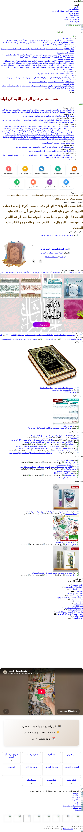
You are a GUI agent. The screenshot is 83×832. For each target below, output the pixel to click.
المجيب (57, 440)
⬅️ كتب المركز (77, 793)
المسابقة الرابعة (35, 82)
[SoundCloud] (71, 25)
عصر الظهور (56, 57)
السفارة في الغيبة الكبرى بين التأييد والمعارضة (56, 388)
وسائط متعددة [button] (69, 114)
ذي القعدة (55, 88)
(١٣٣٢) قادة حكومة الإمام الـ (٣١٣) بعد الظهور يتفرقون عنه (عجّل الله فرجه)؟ (45, 448)
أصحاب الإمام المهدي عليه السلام (44, 55)
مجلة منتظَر (69, 73)
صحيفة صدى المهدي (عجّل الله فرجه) (65, 11)
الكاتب (74, 465)
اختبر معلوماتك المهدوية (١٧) (27, 135)
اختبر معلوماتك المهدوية (65, 59)
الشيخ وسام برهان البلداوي (61, 390)
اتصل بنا (71, 90)
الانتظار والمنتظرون (66, 55)
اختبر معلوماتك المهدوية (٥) (56, 63)
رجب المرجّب (23, 86)
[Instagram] (76, 25)
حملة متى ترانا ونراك (71, 19)
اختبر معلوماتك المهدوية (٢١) (13, 137)
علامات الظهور (9, 55)
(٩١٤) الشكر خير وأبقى (64, 460)
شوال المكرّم (64, 88)
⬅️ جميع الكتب (77, 797)
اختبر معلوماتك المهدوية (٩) (49, 65)
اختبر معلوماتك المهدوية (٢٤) (23, 139)
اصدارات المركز (47, 77)
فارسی (76, 7)
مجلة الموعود (74, 9)
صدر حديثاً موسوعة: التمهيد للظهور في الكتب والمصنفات (52, 573)
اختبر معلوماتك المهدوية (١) (64, 61)
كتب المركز (68, 40)
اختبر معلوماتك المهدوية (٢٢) (64, 139)
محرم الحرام (69, 86)
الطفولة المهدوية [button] (68, 141)
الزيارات (62, 49)
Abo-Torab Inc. (68, 829)
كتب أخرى (56, 40)
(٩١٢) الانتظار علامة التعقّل (63, 473)
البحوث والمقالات (43, 40)
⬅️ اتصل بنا (79, 810)
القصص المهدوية (57, 73)
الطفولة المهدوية (68, 71)
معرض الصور (19, 49)
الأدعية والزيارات (27, 42)
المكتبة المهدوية (68, 38)
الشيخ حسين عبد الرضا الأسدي (52, 253)
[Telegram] (80, 25)
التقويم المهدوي (68, 84)
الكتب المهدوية (78, 585)
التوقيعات (15, 42)
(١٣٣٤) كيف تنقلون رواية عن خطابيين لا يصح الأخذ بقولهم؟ (52, 436)
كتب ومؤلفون (78, 616)
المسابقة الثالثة (46, 82)
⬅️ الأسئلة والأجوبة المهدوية (73, 806)
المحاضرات (50, 49)
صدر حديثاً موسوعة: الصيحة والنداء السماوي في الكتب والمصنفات (48, 512)
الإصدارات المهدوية (32, 77)
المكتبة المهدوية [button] (68, 108)
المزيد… (55, 69)
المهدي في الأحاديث (20, 110)
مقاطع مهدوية (28, 116)
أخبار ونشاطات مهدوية (15, 77)
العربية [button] (76, 1)
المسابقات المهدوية (67, 80)
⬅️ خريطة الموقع (76, 808)
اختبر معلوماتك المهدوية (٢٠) (34, 137)
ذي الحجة (48, 88)
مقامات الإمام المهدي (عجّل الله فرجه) (69, 612)
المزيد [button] (72, 92)
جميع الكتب (42, 44)
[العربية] (80, 104)
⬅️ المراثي (79, 801)
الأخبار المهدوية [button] (69, 145)
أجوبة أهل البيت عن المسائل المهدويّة (50, 42)
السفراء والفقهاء (24, 55)
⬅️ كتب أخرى (78, 795)
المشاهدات (45, 438)
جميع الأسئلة (23, 57)
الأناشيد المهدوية (43, 73)
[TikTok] (69, 25)
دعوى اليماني (53, 44)
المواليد (30, 49)
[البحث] (58, 32)
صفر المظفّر (60, 86)
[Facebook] (82, 25)
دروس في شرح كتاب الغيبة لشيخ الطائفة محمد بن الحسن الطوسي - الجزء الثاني (35, 339)
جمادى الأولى (43, 86)
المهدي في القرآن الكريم (24, 40)
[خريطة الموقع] (67, 25)
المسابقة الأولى (68, 82)
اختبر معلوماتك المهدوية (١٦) (47, 135)
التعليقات (31, 438)
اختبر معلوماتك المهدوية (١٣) (39, 67)
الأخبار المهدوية (69, 75)
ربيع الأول (51, 86)
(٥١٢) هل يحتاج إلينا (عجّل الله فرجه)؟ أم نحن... (56, 235)
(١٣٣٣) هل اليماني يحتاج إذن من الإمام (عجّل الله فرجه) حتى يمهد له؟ (48, 442)
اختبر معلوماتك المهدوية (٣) (25, 61)
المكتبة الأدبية (65, 44)
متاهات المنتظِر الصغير (64, 542)
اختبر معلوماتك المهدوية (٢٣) (43, 139)
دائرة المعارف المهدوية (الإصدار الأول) (54, 249)
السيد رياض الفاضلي (64, 465)
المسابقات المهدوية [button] (67, 149)
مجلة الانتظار (74, 15)
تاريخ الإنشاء (65, 438)
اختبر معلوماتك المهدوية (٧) (16, 63)
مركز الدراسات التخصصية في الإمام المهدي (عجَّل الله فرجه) (49, 428)
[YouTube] (73, 25)
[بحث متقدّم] (62, 32)
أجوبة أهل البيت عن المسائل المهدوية (70, 597)
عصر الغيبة (68, 57)
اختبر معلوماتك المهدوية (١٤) (19, 67)
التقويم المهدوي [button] (68, 153)
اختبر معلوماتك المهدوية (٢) (45, 61)
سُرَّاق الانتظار (77, 339)
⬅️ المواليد (79, 804)
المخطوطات (35, 112)
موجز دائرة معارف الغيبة (74, 608)
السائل (74, 440)
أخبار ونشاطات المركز (64, 77)
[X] (78, 25)
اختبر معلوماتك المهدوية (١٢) (60, 67)
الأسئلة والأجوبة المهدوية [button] (65, 118)
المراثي (39, 49)
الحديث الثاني (67, 426)
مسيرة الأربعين (73, 13)
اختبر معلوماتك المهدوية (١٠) (28, 65)
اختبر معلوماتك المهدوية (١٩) (54, 137)
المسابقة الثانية (57, 82)
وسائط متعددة (69, 47)
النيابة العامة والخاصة (75, 610)
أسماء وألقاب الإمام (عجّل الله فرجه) (70, 614)
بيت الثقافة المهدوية (72, 17)
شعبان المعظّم (12, 86)
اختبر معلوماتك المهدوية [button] (65, 124)
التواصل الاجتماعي (72, 21)
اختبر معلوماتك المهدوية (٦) (36, 63)
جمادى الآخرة (33, 86)
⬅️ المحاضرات (77, 799)
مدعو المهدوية (44, 57)
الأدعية (70, 49)
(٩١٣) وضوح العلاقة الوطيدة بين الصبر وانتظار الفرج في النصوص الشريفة (47, 467)
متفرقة (33, 57)
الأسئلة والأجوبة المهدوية (65, 53)
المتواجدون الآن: (77, 581)
